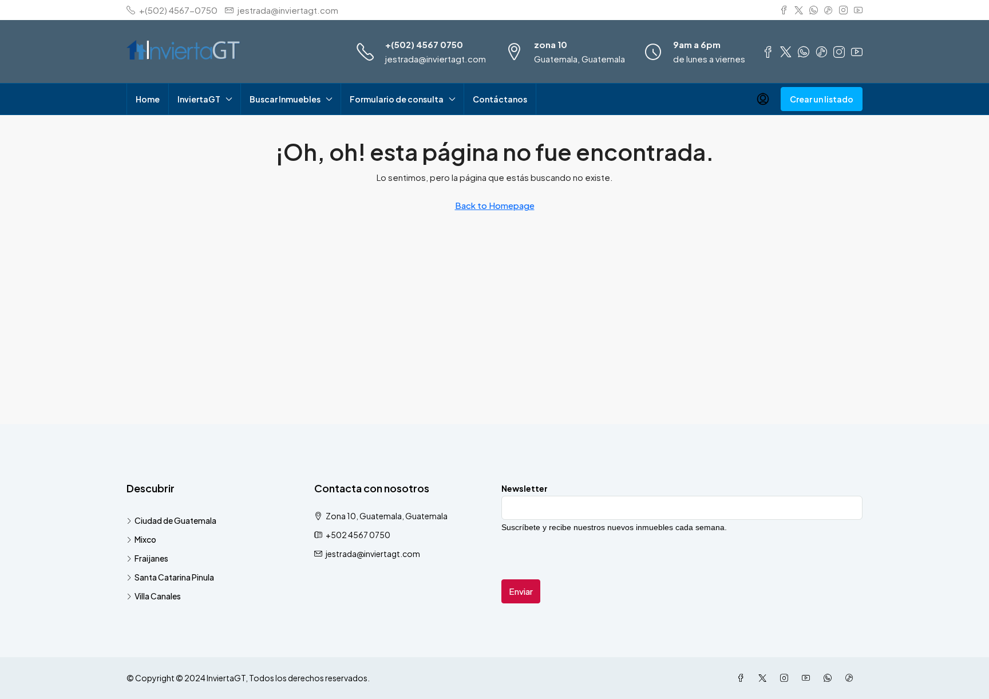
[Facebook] (743, 678)
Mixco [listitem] (145, 539)
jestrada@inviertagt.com (435, 58)
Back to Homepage (495, 205)
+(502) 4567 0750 (424, 44)
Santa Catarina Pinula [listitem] (174, 577)
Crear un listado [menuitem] (821, 99)
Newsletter (524, 488)
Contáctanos (500, 99)
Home (148, 99)
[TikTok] (851, 678)
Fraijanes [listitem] (151, 558)
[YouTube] (808, 678)
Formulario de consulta (397, 99)
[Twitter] (764, 678)
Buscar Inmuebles (285, 99)
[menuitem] (763, 99)
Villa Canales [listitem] (157, 596)
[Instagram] (786, 678)
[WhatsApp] (830, 678)
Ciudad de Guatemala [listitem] (175, 520)
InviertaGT (198, 99)
